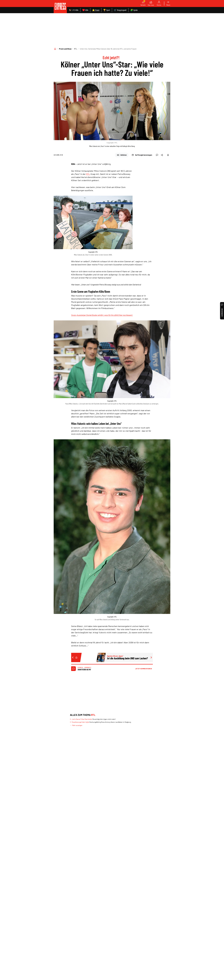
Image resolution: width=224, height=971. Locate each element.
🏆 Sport (106, 10)
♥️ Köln (85, 10)
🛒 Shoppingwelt (120, 10)
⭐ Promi (95, 10)
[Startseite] (55, 49)
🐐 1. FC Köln (73, 10)
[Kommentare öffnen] (157, 155)
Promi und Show (65, 49)
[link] (60, 6)
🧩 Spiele (134, 10)
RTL (75, 49)
